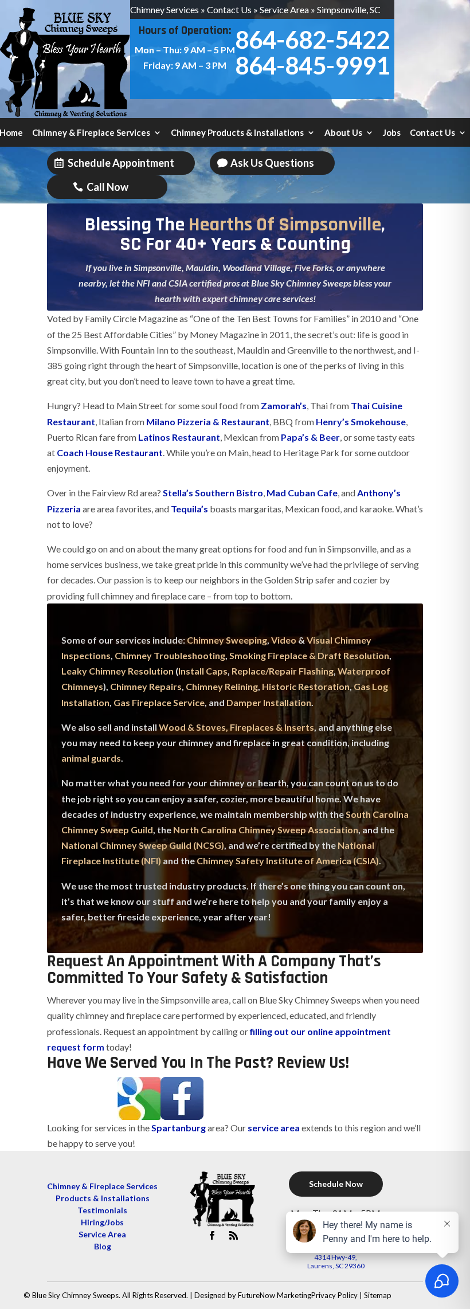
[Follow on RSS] (233, 1235)
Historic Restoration (306, 686)
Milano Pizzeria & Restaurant (207, 421)
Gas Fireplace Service (159, 702)
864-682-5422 (312, 39)
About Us (343, 133)
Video (283, 639)
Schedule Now (336, 1184)
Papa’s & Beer (310, 437)
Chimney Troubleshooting (170, 655)
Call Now (107, 187)
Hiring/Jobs (102, 1222)
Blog (102, 1246)
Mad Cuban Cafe (302, 492)
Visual (319, 639)
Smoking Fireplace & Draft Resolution (309, 655)
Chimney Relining (222, 686)
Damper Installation (268, 702)
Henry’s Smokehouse (361, 421)
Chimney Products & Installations (237, 133)
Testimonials (102, 1210)
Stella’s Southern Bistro (212, 492)
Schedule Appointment (121, 162)
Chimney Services (164, 9)
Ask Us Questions (272, 162)
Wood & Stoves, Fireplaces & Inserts (236, 727)
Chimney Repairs (146, 686)
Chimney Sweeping (227, 639)
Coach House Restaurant (110, 452)
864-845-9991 (312, 65)
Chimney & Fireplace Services (91, 133)
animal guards (91, 758)
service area (274, 1127)
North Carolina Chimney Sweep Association (265, 829)
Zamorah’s (283, 405)
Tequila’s (189, 508)
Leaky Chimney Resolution (117, 670)
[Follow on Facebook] (212, 1235)
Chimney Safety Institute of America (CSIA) (288, 860)
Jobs (392, 133)
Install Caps (203, 670)
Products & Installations (103, 1198)
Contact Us (229, 9)
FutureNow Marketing (274, 1295)
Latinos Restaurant (179, 437)
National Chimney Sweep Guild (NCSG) (142, 845)
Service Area (284, 9)
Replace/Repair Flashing (283, 670)
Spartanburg (178, 1127)
